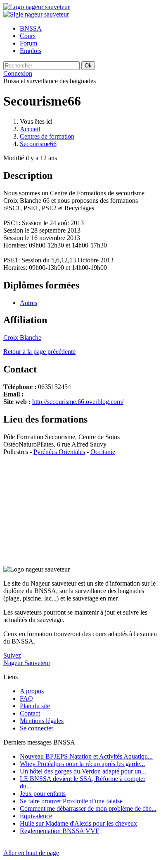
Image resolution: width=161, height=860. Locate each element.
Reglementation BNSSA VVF (59, 830)
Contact (30, 713)
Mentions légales (42, 720)
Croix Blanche (22, 337)
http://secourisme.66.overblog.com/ (77, 401)
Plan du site (35, 705)
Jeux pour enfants (43, 793)
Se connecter (36, 728)
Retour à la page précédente (39, 351)
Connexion (17, 73)
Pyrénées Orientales (59, 451)
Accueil (30, 128)
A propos (32, 690)
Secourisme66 (38, 143)
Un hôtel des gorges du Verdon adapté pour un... (83, 771)
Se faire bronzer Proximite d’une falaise (71, 801)
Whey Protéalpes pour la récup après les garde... (82, 763)
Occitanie (102, 451)
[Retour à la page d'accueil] (36, 6)
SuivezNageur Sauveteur (26, 659)
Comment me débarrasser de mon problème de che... (88, 808)
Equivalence (36, 815)
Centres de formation (47, 136)
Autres (28, 302)
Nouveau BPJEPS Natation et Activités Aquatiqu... (86, 756)
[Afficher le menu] (36, 14)
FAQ (26, 698)
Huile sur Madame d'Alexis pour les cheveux (78, 823)
